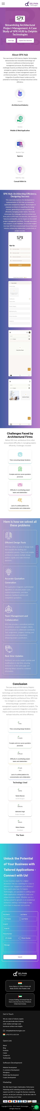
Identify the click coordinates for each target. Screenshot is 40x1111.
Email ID (5, 924)
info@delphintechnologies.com (15, 1030)
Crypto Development (9, 1077)
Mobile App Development (11, 1075)
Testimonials (7, 1058)
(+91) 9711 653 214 (12, 1034)
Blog (4, 1048)
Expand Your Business (25, 40)
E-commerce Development (11, 1070)
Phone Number (7, 934)
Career (5, 1053)
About (5, 1045)
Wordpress (6, 1072)
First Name (6, 914)
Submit (20, 957)
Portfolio (5, 1050)
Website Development (10, 1067)
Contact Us (6, 1055)
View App (11, 40)
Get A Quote (37, 551)
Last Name (23, 914)
